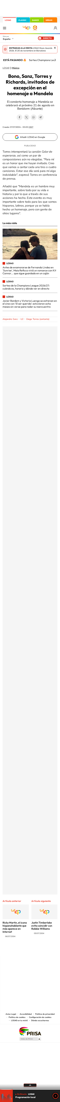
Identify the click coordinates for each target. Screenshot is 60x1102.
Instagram (10, 948)
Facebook (19, 117)
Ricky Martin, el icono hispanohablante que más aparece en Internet (15, 927)
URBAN (49, 20)
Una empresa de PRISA (30, 1031)
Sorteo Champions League (44, 60)
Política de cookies (17, 1017)
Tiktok (17, 948)
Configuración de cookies (40, 1017)
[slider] (30, 1089)
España (6, 39)
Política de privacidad (45, 1014)
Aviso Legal (11, 1014)
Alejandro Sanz (10, 319)
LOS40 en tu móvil (19, 1020)
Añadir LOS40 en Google (32, 137)
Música (15, 68)
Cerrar (55, 48)
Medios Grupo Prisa (30, 1039)
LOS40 (8, 20)
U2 (21, 319)
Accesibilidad (26, 1014)
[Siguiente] (55, 60)
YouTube (23, 948)
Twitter (26, 117)
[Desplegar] (30, 1085)
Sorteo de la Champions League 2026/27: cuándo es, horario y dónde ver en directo (26, 287)
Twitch (42, 948)
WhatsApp (33, 117)
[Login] (55, 28)
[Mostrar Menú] (4, 28)
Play (55, 1096)
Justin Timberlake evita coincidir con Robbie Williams (41, 925)
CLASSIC (22, 20)
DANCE (35, 20)
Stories (49, 948)
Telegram (41, 117)
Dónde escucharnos (40, 1020)
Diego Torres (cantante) (37, 319)
